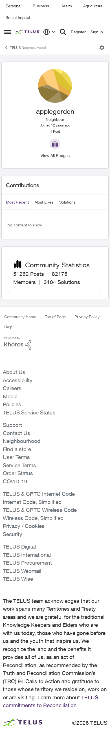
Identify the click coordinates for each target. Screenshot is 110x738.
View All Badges (55, 155)
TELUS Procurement (27, 563)
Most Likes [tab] (44, 202)
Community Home (20, 316)
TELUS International (27, 555)
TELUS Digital (19, 546)
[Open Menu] (102, 48)
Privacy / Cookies (24, 526)
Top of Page (55, 316)
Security (12, 534)
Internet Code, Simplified (32, 502)
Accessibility (17, 380)
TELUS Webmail (22, 571)
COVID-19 (15, 481)
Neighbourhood (21, 441)
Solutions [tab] (67, 202)
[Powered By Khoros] (55, 343)
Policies (12, 404)
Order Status (18, 473)
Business (41, 5)
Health (66, 5)
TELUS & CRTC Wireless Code (40, 510)
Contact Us (16, 433)
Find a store (17, 449)
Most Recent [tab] (17, 202)
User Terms (16, 457)
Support (12, 425)
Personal (13, 5)
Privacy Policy (87, 316)
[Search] (63, 32)
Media (10, 396)
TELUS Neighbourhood (28, 47)
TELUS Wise (18, 579)
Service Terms (19, 465)
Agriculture (93, 5)
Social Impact (18, 17)
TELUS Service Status (29, 412)
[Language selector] (49, 32)
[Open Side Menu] (7, 32)
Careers (12, 388)
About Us (14, 372)
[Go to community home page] (27, 32)
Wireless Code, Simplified (33, 518)
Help (8, 326)
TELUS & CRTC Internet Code (39, 494)
